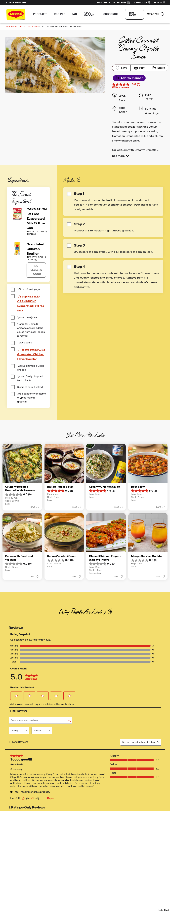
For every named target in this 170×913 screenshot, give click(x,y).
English (102, 2)
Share (161, 67)
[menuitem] (40, 14)
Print (142, 67)
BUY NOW (132, 14)
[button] (120, 156)
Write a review (120, 87)
